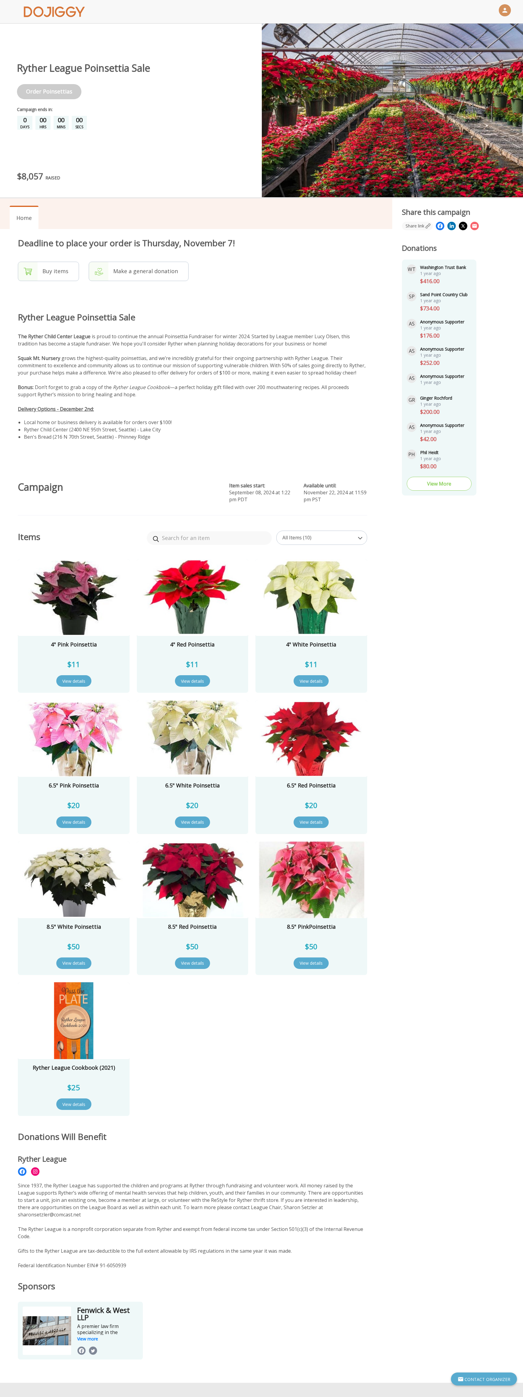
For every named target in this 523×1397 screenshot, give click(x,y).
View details (73, 681)
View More (439, 483)
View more (87, 1339)
